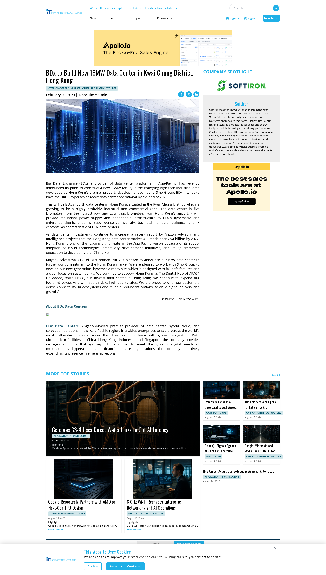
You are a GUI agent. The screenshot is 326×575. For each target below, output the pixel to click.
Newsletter (271, 18)
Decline (92, 566)
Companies (138, 18)
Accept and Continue (125, 566)
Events (113, 18)
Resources (164, 18)
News (94, 18)
